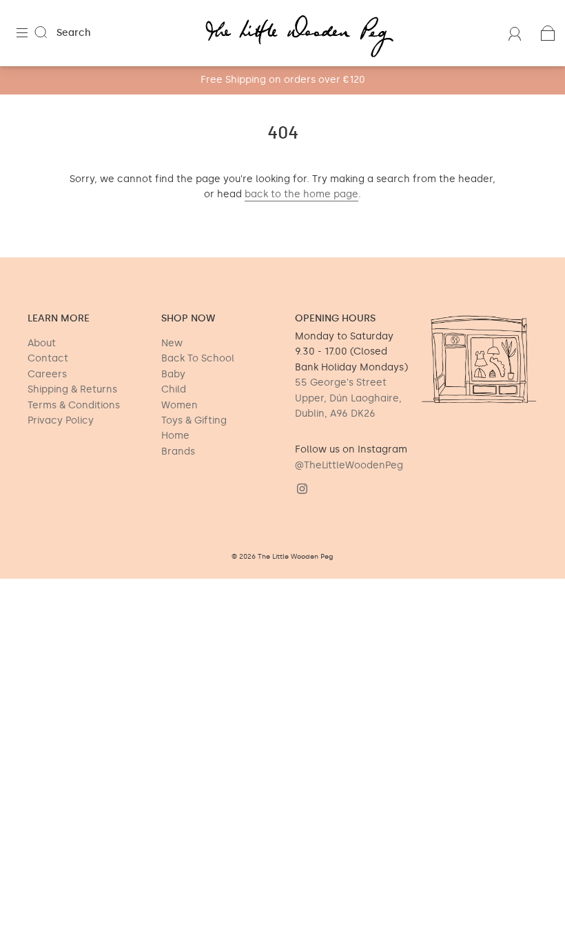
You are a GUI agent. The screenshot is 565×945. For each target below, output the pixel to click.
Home (175, 435)
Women (179, 405)
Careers (47, 374)
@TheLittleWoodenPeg (349, 465)
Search (73, 33)
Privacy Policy (61, 420)
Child (173, 389)
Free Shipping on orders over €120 (283, 80)
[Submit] (49, 32)
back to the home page (301, 194)
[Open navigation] (32, 33)
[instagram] (302, 488)
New (172, 343)
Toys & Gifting (194, 420)
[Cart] (548, 32)
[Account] (515, 32)
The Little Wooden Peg (295, 557)
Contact (48, 358)
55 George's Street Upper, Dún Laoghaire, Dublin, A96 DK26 (348, 398)
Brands (178, 451)
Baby (173, 374)
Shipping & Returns (72, 389)
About (42, 343)
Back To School (197, 358)
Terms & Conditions (74, 405)
